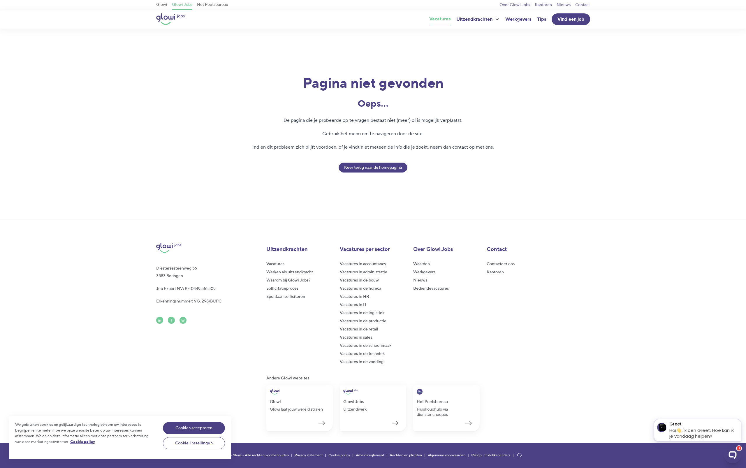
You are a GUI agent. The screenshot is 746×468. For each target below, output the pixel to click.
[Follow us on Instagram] (183, 320)
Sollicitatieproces (282, 288)
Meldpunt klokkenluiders (490, 455)
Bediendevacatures (431, 288)
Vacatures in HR (354, 296)
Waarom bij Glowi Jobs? (288, 280)
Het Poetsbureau (212, 4)
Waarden (421, 264)
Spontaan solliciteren (285, 296)
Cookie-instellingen (194, 443)
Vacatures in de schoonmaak (365, 345)
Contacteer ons (501, 264)
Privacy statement (309, 455)
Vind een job (570, 19)
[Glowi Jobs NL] (170, 19)
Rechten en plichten (406, 455)
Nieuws (564, 5)
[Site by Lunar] (519, 455)
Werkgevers (518, 19)
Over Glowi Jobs (514, 5)
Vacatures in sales (356, 337)
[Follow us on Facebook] (171, 320)
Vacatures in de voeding (361, 362)
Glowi (161, 4)
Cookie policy (339, 455)
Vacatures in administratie (363, 272)
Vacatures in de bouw (359, 280)
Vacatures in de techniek (362, 353)
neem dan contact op (452, 147)
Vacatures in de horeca (360, 288)
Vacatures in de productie (363, 321)
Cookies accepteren (194, 428)
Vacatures (440, 19)
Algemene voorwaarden (446, 455)
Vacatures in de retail (359, 329)
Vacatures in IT (353, 304)
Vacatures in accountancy (363, 264)
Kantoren (543, 5)
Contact (582, 5)
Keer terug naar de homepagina (373, 167)
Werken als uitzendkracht (289, 272)
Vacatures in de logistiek (362, 313)
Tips (541, 19)
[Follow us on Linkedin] (159, 320)
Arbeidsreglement (370, 455)
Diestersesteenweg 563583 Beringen (176, 272)
